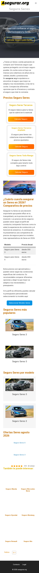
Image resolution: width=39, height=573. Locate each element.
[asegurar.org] (15, 3)
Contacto (16, 564)
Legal (24, 564)
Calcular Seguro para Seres (19, 40)
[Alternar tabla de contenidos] (13, 552)
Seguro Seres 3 (19, 334)
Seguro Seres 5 (19, 361)
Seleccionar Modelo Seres (19, 303)
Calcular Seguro (20, 119)
